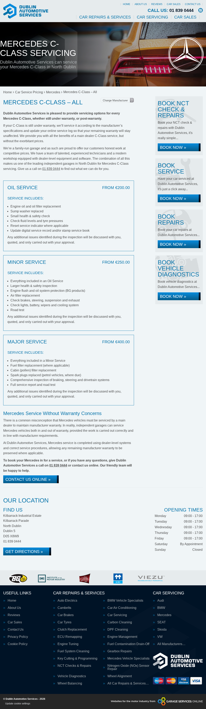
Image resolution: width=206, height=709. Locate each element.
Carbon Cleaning (119, 622)
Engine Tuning (68, 644)
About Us (141, 4)
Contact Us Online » (27, 479)
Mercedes (164, 615)
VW (160, 636)
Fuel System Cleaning (73, 651)
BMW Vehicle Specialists (125, 600)
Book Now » (173, 147)
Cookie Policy (18, 644)
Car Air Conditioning (121, 607)
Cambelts (64, 607)
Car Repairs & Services (105, 17)
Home (126, 4)
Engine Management (122, 636)
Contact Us (192, 4)
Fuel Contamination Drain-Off (128, 644)
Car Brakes (66, 615)
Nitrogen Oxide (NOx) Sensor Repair (128, 667)
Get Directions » (24, 551)
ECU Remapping (70, 636)
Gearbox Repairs (119, 651)
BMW (161, 607)
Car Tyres (64, 622)
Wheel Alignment (119, 676)
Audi (160, 600)
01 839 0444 (171, 10)
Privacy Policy (18, 636)
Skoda (162, 629)
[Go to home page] (25, 11)
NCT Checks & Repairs (74, 665)
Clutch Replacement (72, 629)
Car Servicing (152, 17)
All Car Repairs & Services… (128, 683)
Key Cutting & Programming (77, 658)
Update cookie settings (17, 703)
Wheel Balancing (70, 683)
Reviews (156, 4)
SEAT (161, 622)
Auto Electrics (67, 600)
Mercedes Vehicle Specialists (128, 658)
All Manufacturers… (171, 644)
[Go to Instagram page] (200, 10)
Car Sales (173, 4)
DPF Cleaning (117, 629)
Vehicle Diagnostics (72, 676)
